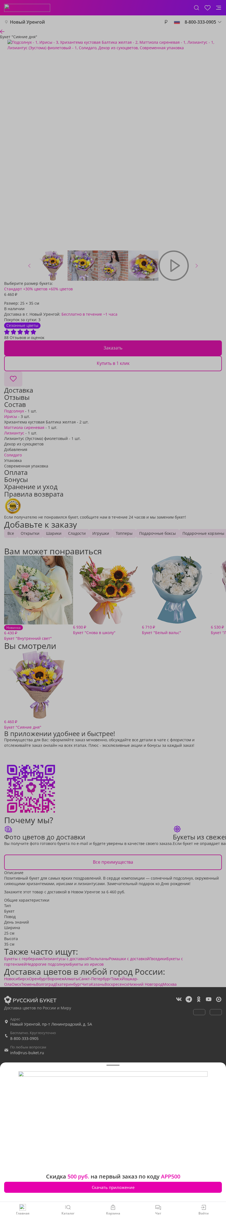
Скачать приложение (113, 1187)
